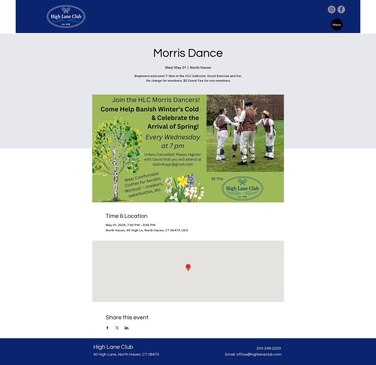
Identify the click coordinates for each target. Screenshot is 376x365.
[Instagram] (331, 9)
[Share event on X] (117, 327)
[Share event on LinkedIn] (126, 327)
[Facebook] (341, 9)
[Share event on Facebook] (107, 327)
